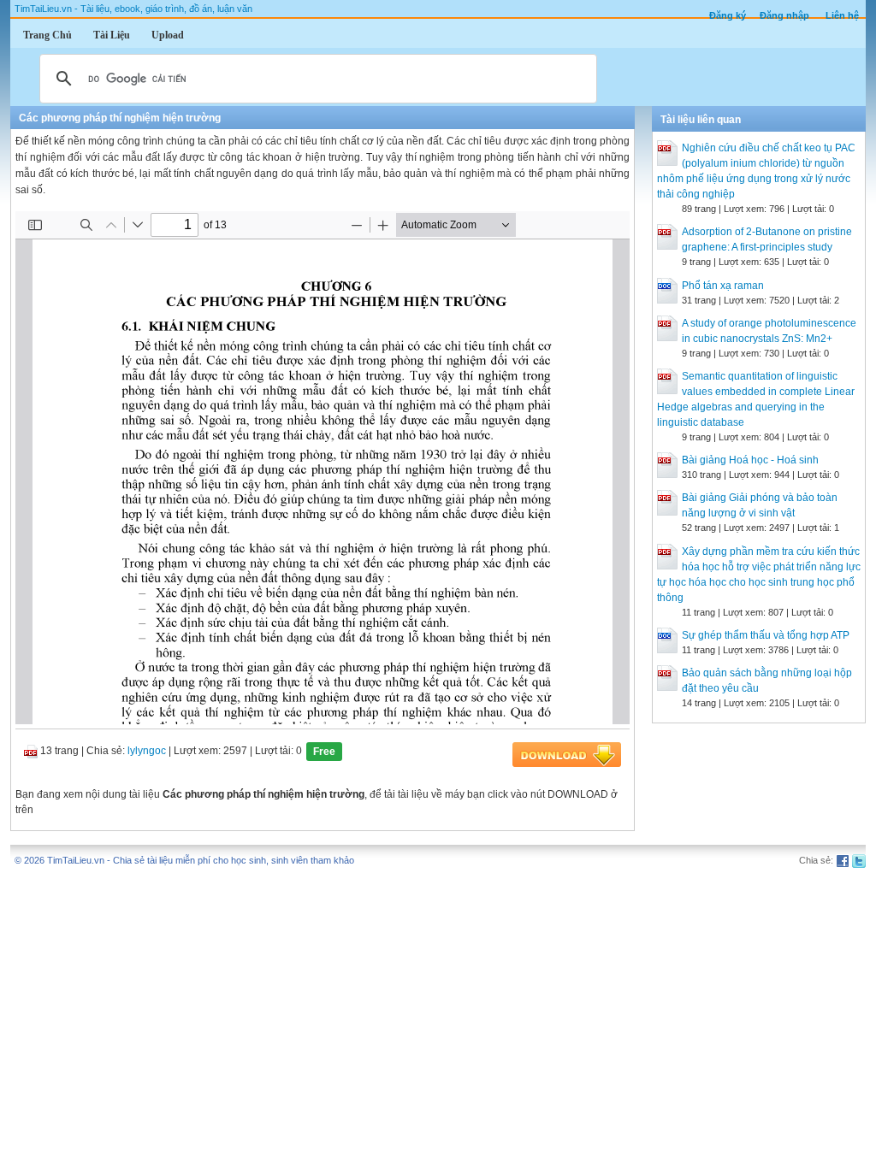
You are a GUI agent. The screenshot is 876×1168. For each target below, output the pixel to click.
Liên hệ (842, 15)
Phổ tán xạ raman (723, 286)
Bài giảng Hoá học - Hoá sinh (750, 460)
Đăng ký (727, 15)
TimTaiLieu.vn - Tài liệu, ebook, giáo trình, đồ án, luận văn (133, 8)
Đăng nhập (784, 15)
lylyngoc (146, 751)
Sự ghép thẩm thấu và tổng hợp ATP (765, 635)
